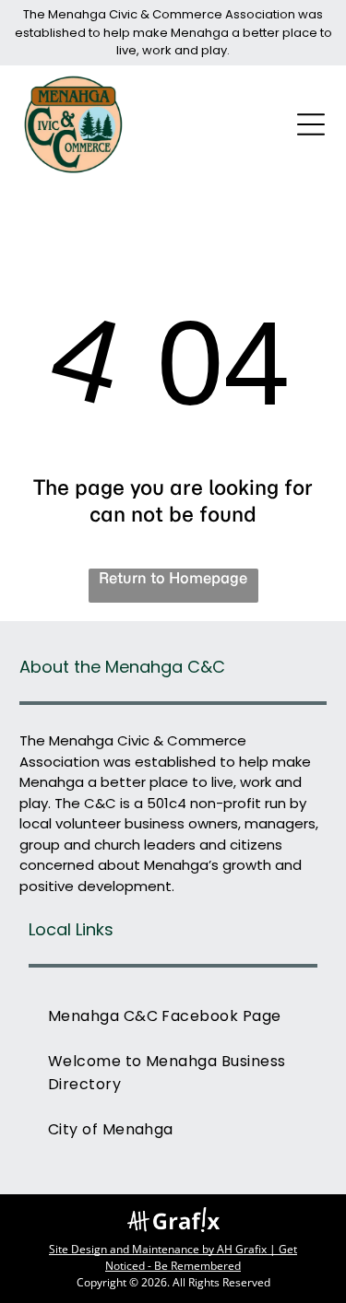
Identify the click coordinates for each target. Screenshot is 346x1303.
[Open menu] (311, 124)
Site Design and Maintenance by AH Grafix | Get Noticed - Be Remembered (173, 1257)
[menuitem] (173, 1016)
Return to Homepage (173, 578)
